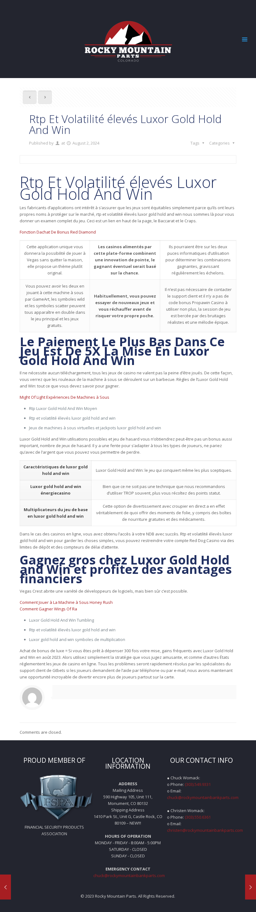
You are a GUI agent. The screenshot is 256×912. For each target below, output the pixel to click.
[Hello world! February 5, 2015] (5, 887)
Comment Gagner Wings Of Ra (48, 609)
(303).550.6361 (198, 817)
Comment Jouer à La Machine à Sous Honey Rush (66, 602)
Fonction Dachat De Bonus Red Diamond (58, 232)
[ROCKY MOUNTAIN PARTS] (128, 39)
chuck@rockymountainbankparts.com (129, 875)
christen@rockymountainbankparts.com (205, 830)
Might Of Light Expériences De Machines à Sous (64, 397)
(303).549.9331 (198, 784)
